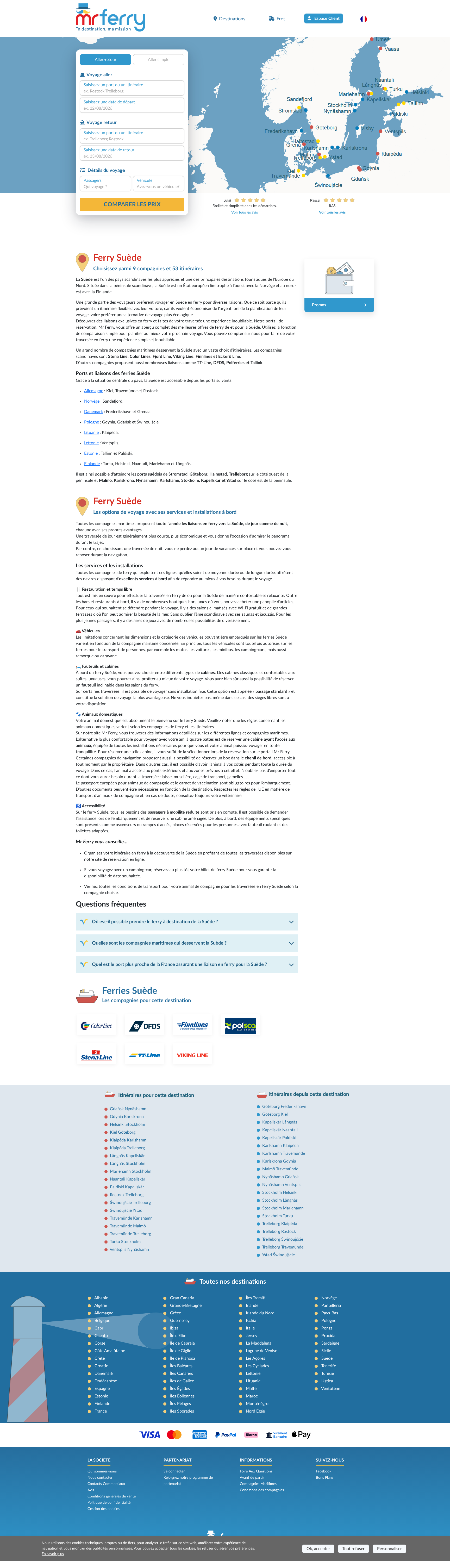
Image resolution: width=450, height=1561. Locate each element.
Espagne (102, 1389)
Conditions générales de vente (112, 1496)
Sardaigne (330, 1343)
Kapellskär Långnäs (279, 1122)
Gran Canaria (182, 1298)
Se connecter (174, 1471)
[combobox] (132, 91)
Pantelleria (331, 1305)
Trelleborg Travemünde (282, 1247)
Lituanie (91, 432)
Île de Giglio (180, 1351)
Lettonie (91, 443)
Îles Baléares (181, 1366)
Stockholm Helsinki (279, 1192)
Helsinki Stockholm (127, 1124)
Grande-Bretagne (186, 1305)
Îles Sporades (182, 1411)
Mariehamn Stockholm (130, 1171)
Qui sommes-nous (102, 1471)
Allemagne (93, 391)
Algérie (100, 1305)
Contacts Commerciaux (106, 1484)
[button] (366, 19)
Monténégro (257, 1404)
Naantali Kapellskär (127, 1179)
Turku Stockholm (125, 1242)
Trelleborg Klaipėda (279, 1224)
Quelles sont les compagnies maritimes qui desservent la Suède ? (159, 943)
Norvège (91, 401)
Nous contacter (100, 1477)
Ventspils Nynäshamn (129, 1249)
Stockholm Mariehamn (283, 1208)
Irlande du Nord (260, 1313)
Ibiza (174, 1328)
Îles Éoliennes (182, 1396)
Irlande (252, 1305)
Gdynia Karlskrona (127, 1117)
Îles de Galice (182, 1381)
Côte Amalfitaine (110, 1351)
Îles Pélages (180, 1404)
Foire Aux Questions (256, 1471)
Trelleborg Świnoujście (282, 1239)
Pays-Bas (329, 1313)
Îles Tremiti (255, 1298)
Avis (91, 1490)
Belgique (102, 1321)
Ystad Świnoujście (278, 1255)
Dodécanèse (106, 1381)
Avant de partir (252, 1477)
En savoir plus (53, 1554)
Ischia (251, 1321)
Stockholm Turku (277, 1216)
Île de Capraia (182, 1343)
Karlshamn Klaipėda (280, 1146)
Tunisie (327, 1373)
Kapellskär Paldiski (279, 1138)
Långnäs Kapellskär (127, 1156)
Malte (251, 1389)
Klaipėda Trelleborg (127, 1148)
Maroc (252, 1396)
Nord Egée (255, 1411)
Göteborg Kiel (275, 1114)
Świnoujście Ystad (126, 1210)
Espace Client (326, 18)
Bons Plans (324, 1477)
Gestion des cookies (104, 1509)
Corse (100, 1343)
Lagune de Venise (261, 1351)
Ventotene (330, 1389)
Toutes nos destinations (232, 1282)
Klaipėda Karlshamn (128, 1140)
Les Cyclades (257, 1366)
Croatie (101, 1366)
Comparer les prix (132, 204)
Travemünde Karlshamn (131, 1218)
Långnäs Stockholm (127, 1164)
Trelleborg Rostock (279, 1231)
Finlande (92, 464)
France (101, 1411)
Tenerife (328, 1366)
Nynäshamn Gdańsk (280, 1177)
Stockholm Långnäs (280, 1200)
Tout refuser (353, 1549)
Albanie (101, 1298)
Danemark (93, 412)
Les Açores (255, 1358)
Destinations (232, 19)
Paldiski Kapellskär (127, 1187)
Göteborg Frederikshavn (284, 1106)
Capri (99, 1328)
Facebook (323, 1471)
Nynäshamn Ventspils (281, 1185)
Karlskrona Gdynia (279, 1161)
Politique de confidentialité (109, 1502)
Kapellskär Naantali (280, 1130)
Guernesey (180, 1321)
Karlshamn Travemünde (283, 1153)
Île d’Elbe (178, 1336)
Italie (250, 1328)
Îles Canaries (181, 1373)
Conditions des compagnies (262, 1490)
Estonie (91, 453)
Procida (328, 1336)
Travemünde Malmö (128, 1226)
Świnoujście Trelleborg (130, 1203)
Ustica (327, 1381)
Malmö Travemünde (280, 1169)
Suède (327, 1358)
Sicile (326, 1351)
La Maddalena (258, 1343)
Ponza (327, 1328)
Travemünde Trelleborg (130, 1234)
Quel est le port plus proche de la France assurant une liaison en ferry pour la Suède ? (179, 964)
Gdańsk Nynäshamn (128, 1109)
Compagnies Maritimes (258, 1484)
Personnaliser (389, 1549)
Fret (281, 19)
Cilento (101, 1336)
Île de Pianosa (182, 1358)
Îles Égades (180, 1389)
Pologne (91, 422)
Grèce (175, 1313)
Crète (100, 1358)
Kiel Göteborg (122, 1132)
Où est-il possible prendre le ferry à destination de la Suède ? (155, 922)
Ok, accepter (318, 1549)
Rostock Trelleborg (126, 1195)
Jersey (251, 1336)
